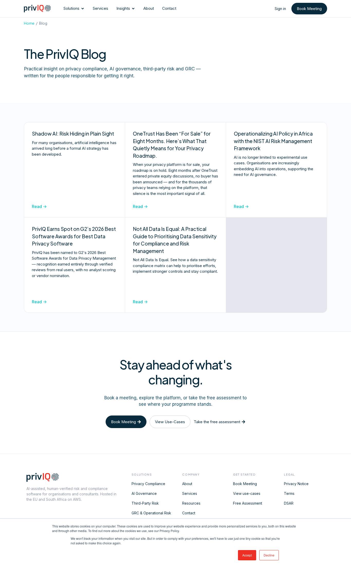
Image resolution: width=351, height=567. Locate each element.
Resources (191, 503)
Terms (289, 493)
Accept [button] (247, 555)
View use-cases (246, 493)
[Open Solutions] (83, 9)
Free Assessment (247, 503)
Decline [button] (269, 555)
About (187, 483)
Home (29, 23)
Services (189, 493)
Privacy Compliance (148, 483)
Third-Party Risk (145, 503)
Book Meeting (245, 483)
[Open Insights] (133, 9)
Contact (188, 513)
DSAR (288, 503)
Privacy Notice (296, 483)
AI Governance (144, 493)
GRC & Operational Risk (151, 513)
